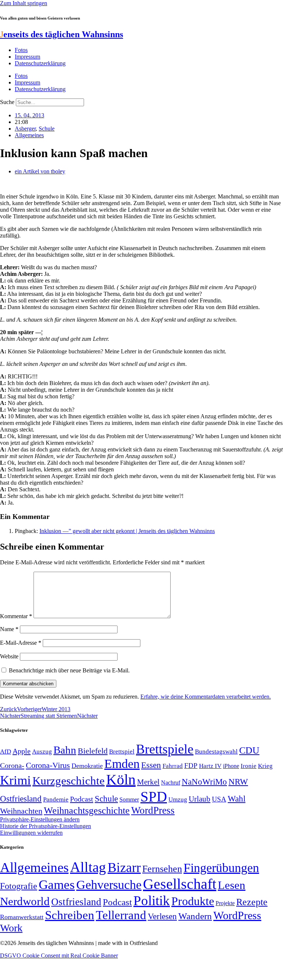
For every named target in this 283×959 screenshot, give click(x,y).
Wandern (195, 916)
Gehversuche (109, 885)
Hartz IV (210, 765)
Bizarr (124, 867)
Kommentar (16, 616)
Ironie (248, 765)
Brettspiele (164, 749)
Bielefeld (93, 750)
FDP (191, 765)
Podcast (81, 799)
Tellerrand (121, 915)
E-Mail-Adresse (20, 643)
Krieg (265, 765)
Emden (122, 764)
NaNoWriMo (204, 781)
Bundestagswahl (216, 751)
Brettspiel (121, 751)
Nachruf (170, 782)
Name (9, 629)
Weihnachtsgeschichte (87, 810)
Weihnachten (21, 811)
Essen (151, 765)
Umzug (177, 799)
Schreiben (69, 915)
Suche (7, 102)
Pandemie (56, 799)
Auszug (42, 751)
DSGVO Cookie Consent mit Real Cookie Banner (59, 955)
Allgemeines (29, 135)
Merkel (148, 782)
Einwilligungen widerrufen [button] (31, 833)
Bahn (64, 750)
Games (57, 884)
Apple (22, 751)
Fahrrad (173, 765)
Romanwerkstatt (21, 917)
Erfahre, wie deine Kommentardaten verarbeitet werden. (205, 696)
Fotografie (18, 886)
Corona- (12, 765)
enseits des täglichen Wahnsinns (61, 34)
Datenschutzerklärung (40, 63)
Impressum (27, 56)
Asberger (25, 128)
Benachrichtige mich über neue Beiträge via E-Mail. (69, 670)
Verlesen (162, 916)
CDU (249, 750)
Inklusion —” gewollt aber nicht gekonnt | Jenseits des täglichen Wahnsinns (127, 531)
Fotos (21, 50)
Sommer (129, 799)
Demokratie (87, 765)
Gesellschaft (179, 884)
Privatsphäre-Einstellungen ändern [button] (40, 819)
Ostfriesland (21, 798)
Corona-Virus (48, 765)
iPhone (231, 766)
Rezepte (252, 902)
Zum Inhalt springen (23, 3)
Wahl (236, 798)
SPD (153, 796)
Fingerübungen (221, 868)
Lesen (231, 885)
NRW (238, 781)
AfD (5, 751)
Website (9, 656)
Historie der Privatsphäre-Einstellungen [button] (45, 826)
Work (11, 928)
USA (219, 799)
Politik (151, 900)
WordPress (153, 810)
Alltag (88, 867)
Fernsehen (162, 868)
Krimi (15, 780)
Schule (47, 128)
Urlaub (199, 798)
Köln (121, 779)
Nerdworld (25, 901)
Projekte (225, 903)
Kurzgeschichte (68, 780)
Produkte (192, 901)
